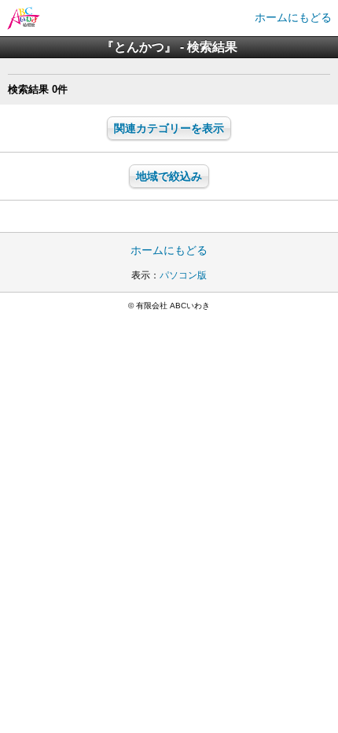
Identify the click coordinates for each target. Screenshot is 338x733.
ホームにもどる (293, 17)
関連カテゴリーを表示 (169, 128)
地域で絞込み (169, 176)
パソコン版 (183, 275)
